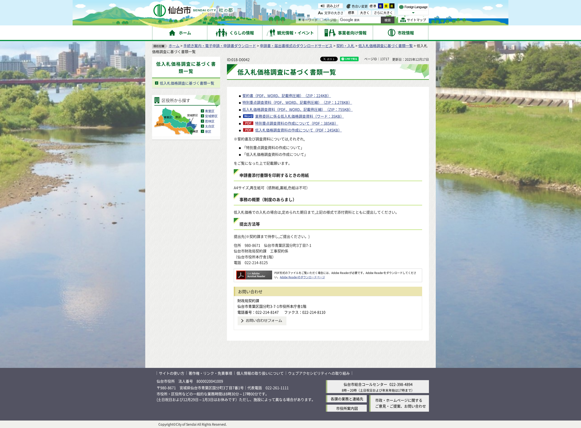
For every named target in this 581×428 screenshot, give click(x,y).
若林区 (209, 121)
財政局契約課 (248, 300)
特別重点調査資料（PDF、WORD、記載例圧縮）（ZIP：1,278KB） (297, 102)
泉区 (208, 131)
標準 (373, 6)
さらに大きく (383, 12)
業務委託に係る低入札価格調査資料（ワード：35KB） (299, 116)
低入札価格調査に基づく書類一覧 (385, 45)
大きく (364, 12)
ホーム (174, 45)
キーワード (310, 19)
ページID (330, 19)
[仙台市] (193, 10)
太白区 (209, 126)
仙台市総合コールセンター (365, 384)
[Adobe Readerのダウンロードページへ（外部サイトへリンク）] (254, 273)
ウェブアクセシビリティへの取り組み (319, 373)
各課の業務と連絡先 (347, 398)
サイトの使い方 (171, 373)
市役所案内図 (347, 408)
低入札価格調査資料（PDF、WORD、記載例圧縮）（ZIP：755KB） (297, 109)
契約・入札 (345, 45)
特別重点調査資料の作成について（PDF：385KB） (296, 123)
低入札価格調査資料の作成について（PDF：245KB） (298, 129)
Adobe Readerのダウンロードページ (302, 277)
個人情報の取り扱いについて (260, 373)
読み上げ (333, 5)
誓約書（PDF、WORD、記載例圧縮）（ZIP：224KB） (286, 95)
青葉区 (209, 111)
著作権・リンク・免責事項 (210, 373)
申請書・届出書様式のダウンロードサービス (296, 45)
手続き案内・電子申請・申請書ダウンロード (219, 45)
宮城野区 (211, 116)
